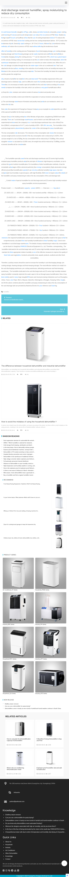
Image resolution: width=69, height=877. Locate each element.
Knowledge (9, 856)
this (39, 82)
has (56, 57)
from (23, 240)
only (35, 170)
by (65, 35)
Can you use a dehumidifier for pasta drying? (17, 706)
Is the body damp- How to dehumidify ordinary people (19, 447)
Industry (7, 847)
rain (45, 84)
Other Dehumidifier (11, 853)
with (34, 46)
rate (16, 133)
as (15, 35)
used (22, 158)
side (21, 144)
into (54, 65)
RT (10, 38)
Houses (30, 119)
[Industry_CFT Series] (50, 642)
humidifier (6, 291)
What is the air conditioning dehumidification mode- (15, 768)
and (38, 32)
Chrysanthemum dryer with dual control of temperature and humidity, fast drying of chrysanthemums (36, 832)
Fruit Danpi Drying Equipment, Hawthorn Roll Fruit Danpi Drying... (22, 484)
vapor (36, 65)
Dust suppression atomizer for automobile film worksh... (19, 440)
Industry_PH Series (40, 624)
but (18, 40)
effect (3, 51)
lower (6, 35)
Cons (3, 57)
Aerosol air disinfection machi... (14, 298)
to (47, 32)
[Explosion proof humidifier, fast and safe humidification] (50, 758)
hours (41, 43)
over (6, 238)
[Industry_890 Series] (18, 608)
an (50, 32)
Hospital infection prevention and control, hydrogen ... (19, 454)
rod (43, 101)
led (23, 79)
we (48, 43)
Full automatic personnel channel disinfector (16, 461)
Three (36, 202)
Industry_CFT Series (41, 659)
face (16, 68)
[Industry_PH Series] (50, 608)
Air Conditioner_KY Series (10, 590)
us (22, 35)
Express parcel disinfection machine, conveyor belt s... (19, 449)
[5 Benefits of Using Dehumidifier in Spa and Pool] (50, 729)
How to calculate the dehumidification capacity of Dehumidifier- (19, 739)
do (25, 161)
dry (9, 104)
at (30, 32)
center (34, 128)
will (9, 46)
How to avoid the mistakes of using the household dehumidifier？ (29, 422)
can (34, 35)
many (16, 277)
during (17, 57)
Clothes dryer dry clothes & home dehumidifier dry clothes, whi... (22, 538)
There (3, 84)
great (60, 57)
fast (23, 40)
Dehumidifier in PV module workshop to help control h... (19, 452)
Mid (59, 54)
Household (8, 844)
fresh (16, 54)
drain (33, 79)
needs (3, 87)
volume (10, 141)
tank (36, 79)
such (13, 38)
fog (55, 188)
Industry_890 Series (8, 624)
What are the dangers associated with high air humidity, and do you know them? (30, 826)
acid (38, 51)
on (53, 43)
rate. (32, 71)
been (3, 277)
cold (5, 65)
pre (54, 51)
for (2, 38)
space (55, 170)
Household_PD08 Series (42, 590)
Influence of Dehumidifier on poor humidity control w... (19, 463)
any (37, 109)
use (34, 38)
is (3, 32)
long (62, 280)
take (6, 109)
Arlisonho (17, 792)
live (39, 92)
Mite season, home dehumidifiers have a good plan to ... (19, 472)
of (24, 32)
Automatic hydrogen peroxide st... (54, 310)
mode (13, 180)
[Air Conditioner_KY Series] (18, 573)
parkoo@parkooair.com (17, 801)
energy (39, 167)
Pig (26, 32)
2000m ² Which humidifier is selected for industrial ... (18, 442)
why (2, 79)
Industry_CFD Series (41, 693)
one (34, 252)
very (42, 87)
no (29, 122)
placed (18, 128)
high (20, 82)
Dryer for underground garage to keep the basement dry (20, 524)
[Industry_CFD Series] (50, 677)
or (11, 43)
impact (64, 57)
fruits (9, 255)
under (52, 109)
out (37, 46)
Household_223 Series (9, 693)
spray (52, 128)
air (38, 60)
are (3, 62)
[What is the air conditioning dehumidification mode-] (20, 758)
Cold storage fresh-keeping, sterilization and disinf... (18, 445)
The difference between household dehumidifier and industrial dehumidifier (33, 366)
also (61, 170)
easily (36, 54)
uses (26, 243)
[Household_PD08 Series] (50, 573)
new (11, 280)
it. (26, 136)
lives (44, 32)
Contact (7, 859)
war (26, 119)
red (37, 35)
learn (53, 285)
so (41, 161)
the (41, 35)
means (52, 133)
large (50, 170)
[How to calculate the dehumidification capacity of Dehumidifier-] (20, 729)
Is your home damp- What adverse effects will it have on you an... (22, 497)
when (62, 60)
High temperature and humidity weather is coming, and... (20, 465)
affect (39, 46)
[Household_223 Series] (18, 677)
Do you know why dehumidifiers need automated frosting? (23, 823)
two (48, 125)
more (3, 238)
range (55, 240)
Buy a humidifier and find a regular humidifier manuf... (19, 475)
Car (13, 35)
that (12, 32)
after (15, 32)
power (33, 188)
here (9, 119)
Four (40, 225)
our (41, 230)
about (57, 173)
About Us (8, 841)
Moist (3, 71)
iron (13, 122)
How (26, 38)
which (52, 57)
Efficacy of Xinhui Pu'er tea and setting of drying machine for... (21, 511)
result (20, 68)
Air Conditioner (10, 850)
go (10, 164)
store (16, 101)
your (40, 285)
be (51, 38)
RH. (45, 125)
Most (11, 252)
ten (2, 43)
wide (6, 277)
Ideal (45, 240)
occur (44, 35)
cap (25, 188)
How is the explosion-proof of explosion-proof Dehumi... (19, 468)
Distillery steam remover (12, 704)
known (9, 32)
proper (59, 32)
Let (59, 188)
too (21, 40)
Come (46, 173)
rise (25, 116)
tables (19, 255)
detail (63, 173)
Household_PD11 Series (9, 659)
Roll (50, 54)
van (12, 167)
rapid (22, 43)
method (3, 46)
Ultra (38, 161)
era (29, 35)
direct (22, 128)
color (10, 92)
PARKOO (24, 246)
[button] (66, 2)
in (64, 32)
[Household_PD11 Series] (18, 642)
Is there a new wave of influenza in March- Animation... (19, 470)
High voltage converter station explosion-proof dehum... (19, 459)
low (53, 38)
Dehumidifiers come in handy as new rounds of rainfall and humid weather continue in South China (33, 708)
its (59, 84)
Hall (64, 238)
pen (5, 173)
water (32, 65)
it (1, 32)
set (50, 125)
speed (25, 170)
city (29, 188)
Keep (20, 54)
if (14, 79)
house (6, 62)
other (41, 32)
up (10, 116)
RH (28, 277)
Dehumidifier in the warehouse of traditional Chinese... (19, 456)
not (33, 170)
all (18, 43)
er (22, 32)
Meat (56, 35)
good (46, 87)
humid (9, 51)
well (5, 32)
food (5, 255)
